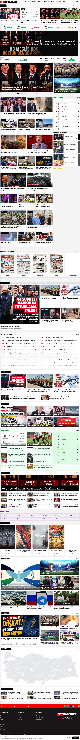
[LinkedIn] (73, 706)
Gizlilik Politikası (46, 706)
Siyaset (40, 1)
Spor (52, 1)
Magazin (58, 1)
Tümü (74, 5)
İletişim (19, 715)
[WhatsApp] (65, 706)
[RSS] (79, 706)
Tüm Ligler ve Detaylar (72, 465)
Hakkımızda (20, 719)
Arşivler (31, 706)
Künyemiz (18, 706)
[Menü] (79, 2)
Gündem (27, 1)
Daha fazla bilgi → (37, 738)
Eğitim (1, 726)
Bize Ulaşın (4, 706)
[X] (71, 706)
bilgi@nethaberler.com (17, 734)
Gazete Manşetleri (7, 251)
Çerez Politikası (39, 715)
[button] (77, 6)
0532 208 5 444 (5, 734)
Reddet (69, 737)
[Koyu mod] (75, 1)
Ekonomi (46, 1)
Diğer (64, 1)
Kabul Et (76, 737)
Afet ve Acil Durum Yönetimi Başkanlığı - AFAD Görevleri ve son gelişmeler (33, 5)
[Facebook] (68, 706)
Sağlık (1, 728)
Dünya (34, 1)
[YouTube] (76, 706)
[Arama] (77, 1)
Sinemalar (5, 523)
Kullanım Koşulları (40, 717)
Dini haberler (2, 729)
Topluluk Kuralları (40, 719)
